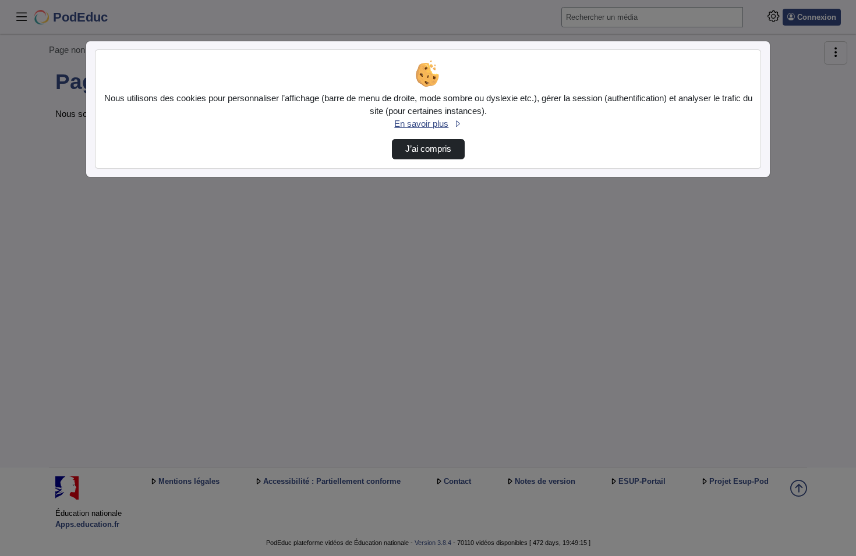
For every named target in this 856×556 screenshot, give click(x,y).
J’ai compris (428, 149)
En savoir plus (421, 124)
